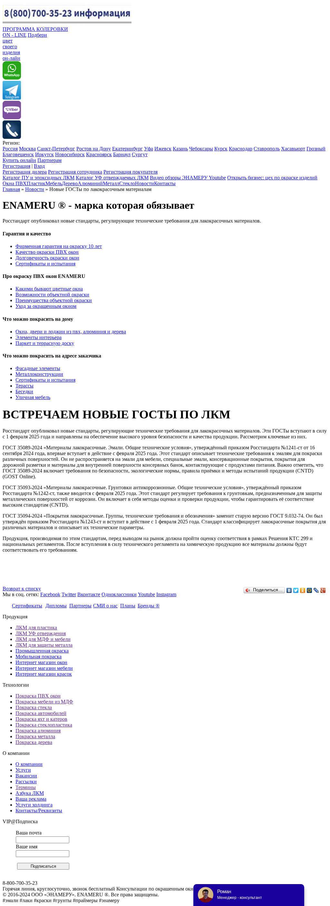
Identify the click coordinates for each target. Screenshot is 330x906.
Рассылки (26, 781)
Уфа (148, 148)
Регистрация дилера (25, 172)
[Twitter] (296, 590)
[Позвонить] (12, 137)
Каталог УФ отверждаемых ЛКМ (112, 177)
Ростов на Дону (93, 148)
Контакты (165, 183)
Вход (39, 166)
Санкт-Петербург (56, 148)
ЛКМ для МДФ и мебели (43, 639)
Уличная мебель (32, 397)
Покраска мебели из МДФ (44, 701)
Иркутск (44, 154)
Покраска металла (35, 736)
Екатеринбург (127, 148)
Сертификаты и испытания (45, 263)
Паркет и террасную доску (44, 343)
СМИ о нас (105, 605)
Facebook (50, 594)
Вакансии (26, 775)
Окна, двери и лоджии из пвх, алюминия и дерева (70, 331)
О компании (29, 764)
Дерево (70, 183)
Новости (144, 183)
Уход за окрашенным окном (45, 306)
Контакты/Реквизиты (38, 810)
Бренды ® (149, 605)
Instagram (166, 594)
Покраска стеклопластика (43, 725)
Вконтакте (88, 594)
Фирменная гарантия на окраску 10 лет (58, 246)
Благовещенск (18, 154)
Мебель (53, 183)
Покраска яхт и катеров (41, 719)
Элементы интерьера (38, 337)
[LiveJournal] (316, 590)
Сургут (140, 154)
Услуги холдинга (34, 804)
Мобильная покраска (38, 656)
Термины (25, 787)
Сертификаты (27, 605)
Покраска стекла (33, 707)
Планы (127, 605)
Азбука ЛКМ (29, 793)
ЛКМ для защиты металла (44, 645)
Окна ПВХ (15, 183)
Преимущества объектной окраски (53, 300)
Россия (10, 148)
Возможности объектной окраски (52, 294)
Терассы (24, 385)
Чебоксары (201, 148)
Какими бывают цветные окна (49, 288)
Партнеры (80, 605)
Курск (221, 148)
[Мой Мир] (309, 590)
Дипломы (56, 605)
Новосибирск (70, 154)
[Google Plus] (323, 590)
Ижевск (162, 148)
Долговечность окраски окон (47, 258)
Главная (11, 189)
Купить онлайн (19, 160)
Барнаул (122, 154)
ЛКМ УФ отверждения (40, 633)
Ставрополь (267, 148)
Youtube (146, 594)
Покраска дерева (33, 742)
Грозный (315, 148)
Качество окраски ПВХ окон (47, 252)
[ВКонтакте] (289, 590)
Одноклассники (119, 594)
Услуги (23, 770)
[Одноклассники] (302, 590)
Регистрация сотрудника (75, 172)
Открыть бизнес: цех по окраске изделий (272, 177)
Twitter (69, 594)
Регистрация (16, 166)
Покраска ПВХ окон (38, 696)
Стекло (127, 183)
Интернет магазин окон (41, 662)
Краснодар (240, 148)
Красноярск (99, 154)
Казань (180, 148)
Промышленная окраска (42, 650)
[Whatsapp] (12, 78)
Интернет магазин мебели (44, 668)
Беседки (24, 391)
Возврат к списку (22, 588)
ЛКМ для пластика (36, 627)
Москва (27, 148)
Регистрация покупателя (130, 172)
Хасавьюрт (293, 148)
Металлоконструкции (39, 374)
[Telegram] (12, 97)
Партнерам (49, 160)
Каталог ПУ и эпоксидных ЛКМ (38, 177)
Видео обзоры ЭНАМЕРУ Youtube (188, 177)
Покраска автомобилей (40, 713)
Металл (111, 183)
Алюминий (90, 183)
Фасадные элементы (37, 368)
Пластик (36, 183)
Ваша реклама (30, 799)
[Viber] (12, 117)
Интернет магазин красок (43, 674)
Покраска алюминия (38, 730)
